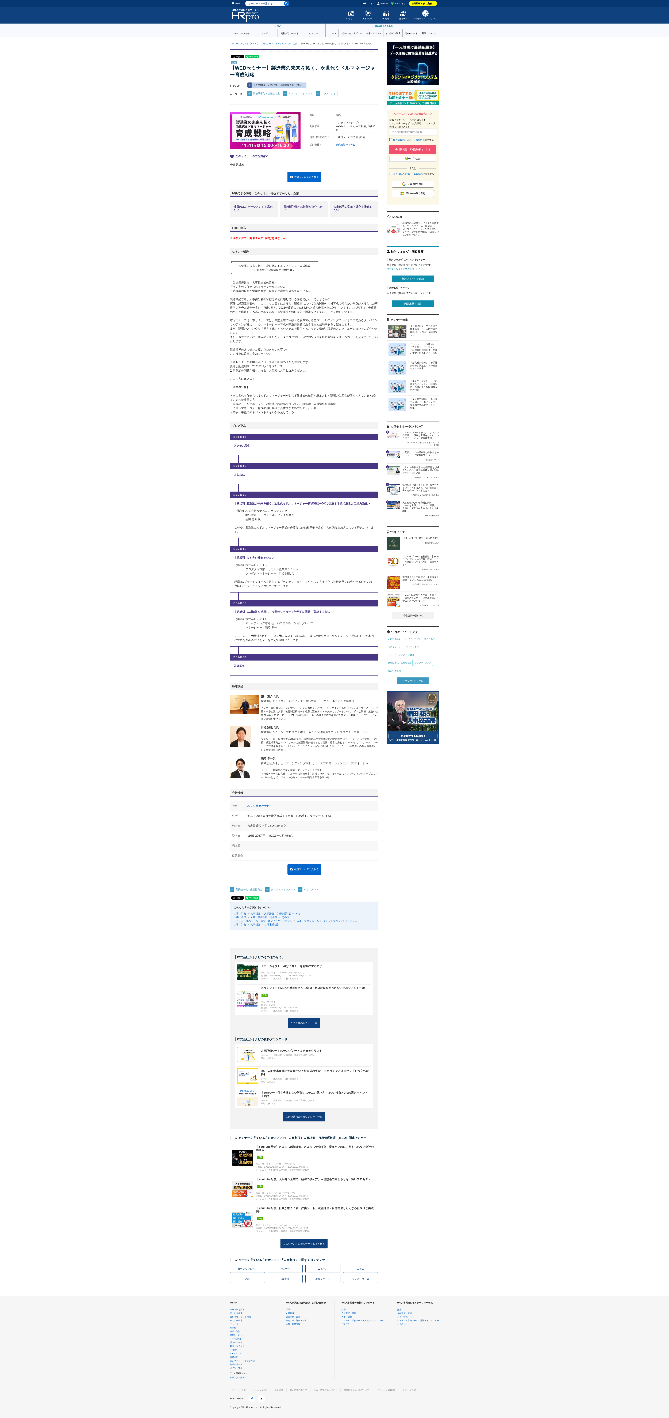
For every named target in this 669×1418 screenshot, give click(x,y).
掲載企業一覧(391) (413, 615)
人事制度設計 (271, 924)
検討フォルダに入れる (306, 176)
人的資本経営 (394, 639)
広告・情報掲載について (325, 1390)
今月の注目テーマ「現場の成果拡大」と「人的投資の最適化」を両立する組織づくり (423, 330)
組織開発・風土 (293, 1317)
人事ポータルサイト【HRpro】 (244, 43)
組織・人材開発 (237, 1377)
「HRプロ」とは (238, 1390)
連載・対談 (235, 1331)
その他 (285, 917)
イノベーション (411, 647)
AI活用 (411, 655)
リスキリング (394, 647)
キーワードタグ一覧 (413, 680)
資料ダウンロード (290, 33)
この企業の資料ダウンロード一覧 (304, 1116)
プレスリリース (360, 1278)
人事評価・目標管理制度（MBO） (282, 913)
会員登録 (423, 3)
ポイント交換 (236, 1368)
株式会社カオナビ (345, 144)
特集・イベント (373, 33)
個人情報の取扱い (402, 140)
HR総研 (385, 19)
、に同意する (413, 140)
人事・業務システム (307, 920)
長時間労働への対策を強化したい (303, 208)
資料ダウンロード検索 (240, 1317)
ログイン (370, 3)
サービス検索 (236, 1313)
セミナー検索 (236, 1320)
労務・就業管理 (293, 1324)
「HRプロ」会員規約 (386, 1390)
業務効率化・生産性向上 (266, 93)
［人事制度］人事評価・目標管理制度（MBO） (279, 85)
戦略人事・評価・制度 (296, 1320)
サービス (265, 33)
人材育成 (290, 1313)
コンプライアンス (423, 663)
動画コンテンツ (429, 33)
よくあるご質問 (260, 1390)
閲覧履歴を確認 (412, 303)
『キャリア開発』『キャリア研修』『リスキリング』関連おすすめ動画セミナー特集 (423, 403)
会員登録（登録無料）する (413, 149)
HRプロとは (400, 3)
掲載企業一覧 (236, 1364)
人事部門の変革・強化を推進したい (352, 208)
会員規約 (417, 140)
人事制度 (255, 913)
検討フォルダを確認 (413, 278)
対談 (247, 1278)
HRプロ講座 (235, 1339)
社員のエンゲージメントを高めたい (253, 208)
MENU (238, 3)
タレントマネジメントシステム (340, 920)
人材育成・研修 (348, 1313)
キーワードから (242, 33)
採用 (288, 1309)
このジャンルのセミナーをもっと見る (304, 1243)
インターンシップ (396, 655)
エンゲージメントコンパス (425, 19)
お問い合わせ (409, 1390)
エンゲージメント (412, 639)
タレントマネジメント (300, 93)
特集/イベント (236, 1335)
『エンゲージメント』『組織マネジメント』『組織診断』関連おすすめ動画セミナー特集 (423, 385)
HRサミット (351, 19)
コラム (360, 1268)
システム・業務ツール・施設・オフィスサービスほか (263, 920)
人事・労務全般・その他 (263, 917)
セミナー (313, 33)
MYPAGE (384, 3)
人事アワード (368, 19)
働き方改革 (429, 639)
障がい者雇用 (394, 671)
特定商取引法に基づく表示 (356, 1390)
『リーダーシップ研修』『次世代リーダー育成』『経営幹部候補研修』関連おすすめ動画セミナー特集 (423, 348)
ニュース (332, 33)
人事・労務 (292, 43)
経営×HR (403, 19)
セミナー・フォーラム (273, 43)
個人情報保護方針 (298, 1390)
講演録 (285, 1278)
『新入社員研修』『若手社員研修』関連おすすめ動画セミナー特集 (423, 365)
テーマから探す (237, 1309)
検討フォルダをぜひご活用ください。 (406, 269)
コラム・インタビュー (351, 33)
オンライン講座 (393, 33)
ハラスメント (328, 93)
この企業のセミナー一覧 (304, 1023)
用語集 (233, 1328)
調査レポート (411, 33)
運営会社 (279, 1390)
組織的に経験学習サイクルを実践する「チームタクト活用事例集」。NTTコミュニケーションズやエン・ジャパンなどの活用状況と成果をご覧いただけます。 (420, 229)
